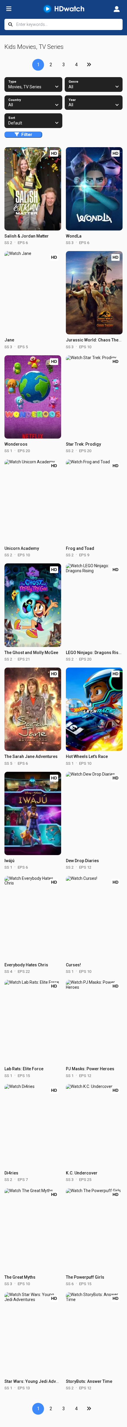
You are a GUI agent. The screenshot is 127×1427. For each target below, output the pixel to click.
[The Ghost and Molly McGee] (32, 605)
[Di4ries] (32, 1125)
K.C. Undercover (81, 1173)
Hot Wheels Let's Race (87, 756)
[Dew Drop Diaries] (94, 813)
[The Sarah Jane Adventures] (32, 709)
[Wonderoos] (32, 397)
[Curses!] (94, 917)
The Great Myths (19, 1277)
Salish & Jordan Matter (26, 236)
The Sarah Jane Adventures (31, 756)
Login (117, 9)
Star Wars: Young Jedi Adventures (37, 1381)
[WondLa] (94, 188)
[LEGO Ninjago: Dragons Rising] (94, 605)
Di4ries (11, 1173)
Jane (9, 340)
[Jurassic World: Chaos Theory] (94, 292)
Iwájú (9, 860)
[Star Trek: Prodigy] (94, 397)
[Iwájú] (32, 813)
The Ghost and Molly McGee (31, 652)
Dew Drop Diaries (82, 860)
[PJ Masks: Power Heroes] (94, 1021)
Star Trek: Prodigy (83, 444)
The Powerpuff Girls (85, 1277)
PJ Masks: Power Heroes (90, 1068)
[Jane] (32, 292)
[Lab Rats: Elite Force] (32, 1021)
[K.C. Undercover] (94, 1125)
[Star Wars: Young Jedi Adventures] (32, 1333)
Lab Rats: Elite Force (23, 1068)
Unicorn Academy (21, 548)
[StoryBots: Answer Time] (94, 1333)
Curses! (73, 965)
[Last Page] (89, 65)
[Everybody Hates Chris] (32, 917)
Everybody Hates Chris (26, 965)
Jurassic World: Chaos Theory (95, 340)
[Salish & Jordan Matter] (32, 188)
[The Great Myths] (32, 1230)
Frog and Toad (80, 548)
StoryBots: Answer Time (89, 1381)
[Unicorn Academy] (32, 501)
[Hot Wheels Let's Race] (94, 709)
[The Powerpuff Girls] (94, 1230)
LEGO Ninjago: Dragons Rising (95, 652)
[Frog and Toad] (94, 501)
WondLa (74, 236)
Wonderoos (15, 444)
